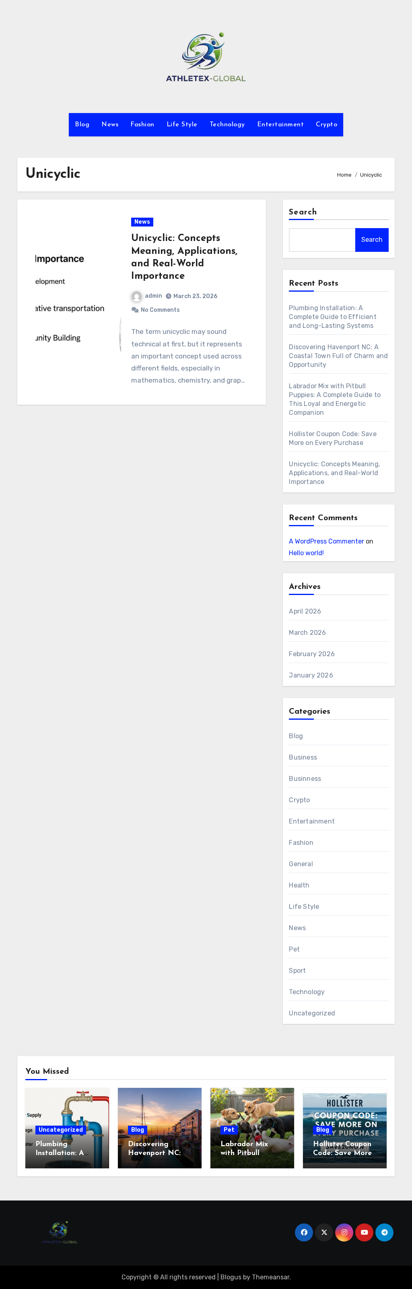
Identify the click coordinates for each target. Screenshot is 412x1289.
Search (303, 212)
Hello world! (306, 553)
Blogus (230, 1277)
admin (153, 295)
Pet (294, 949)
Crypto (326, 124)
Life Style (182, 124)
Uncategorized (312, 1013)
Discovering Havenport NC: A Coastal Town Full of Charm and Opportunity (338, 356)
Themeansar (270, 1277)
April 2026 (305, 611)
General (301, 864)
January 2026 (311, 675)
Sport (297, 970)
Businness (305, 778)
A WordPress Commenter (326, 541)
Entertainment (280, 124)
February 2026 (312, 654)
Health (299, 885)
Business (303, 757)
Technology (227, 124)
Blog (82, 124)
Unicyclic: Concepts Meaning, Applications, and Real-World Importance (334, 473)
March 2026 (307, 632)
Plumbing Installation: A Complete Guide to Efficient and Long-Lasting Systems (332, 316)
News (109, 124)
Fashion (142, 124)
